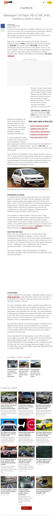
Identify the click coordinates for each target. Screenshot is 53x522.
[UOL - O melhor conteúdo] (8, 2)
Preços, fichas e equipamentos (39, 131)
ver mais (25, 508)
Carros (26, 8)
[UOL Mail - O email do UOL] (43, 2)
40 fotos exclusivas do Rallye (39, 126)
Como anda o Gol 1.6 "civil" (38, 137)
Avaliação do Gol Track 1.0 (38, 128)
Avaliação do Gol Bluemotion (39, 134)
